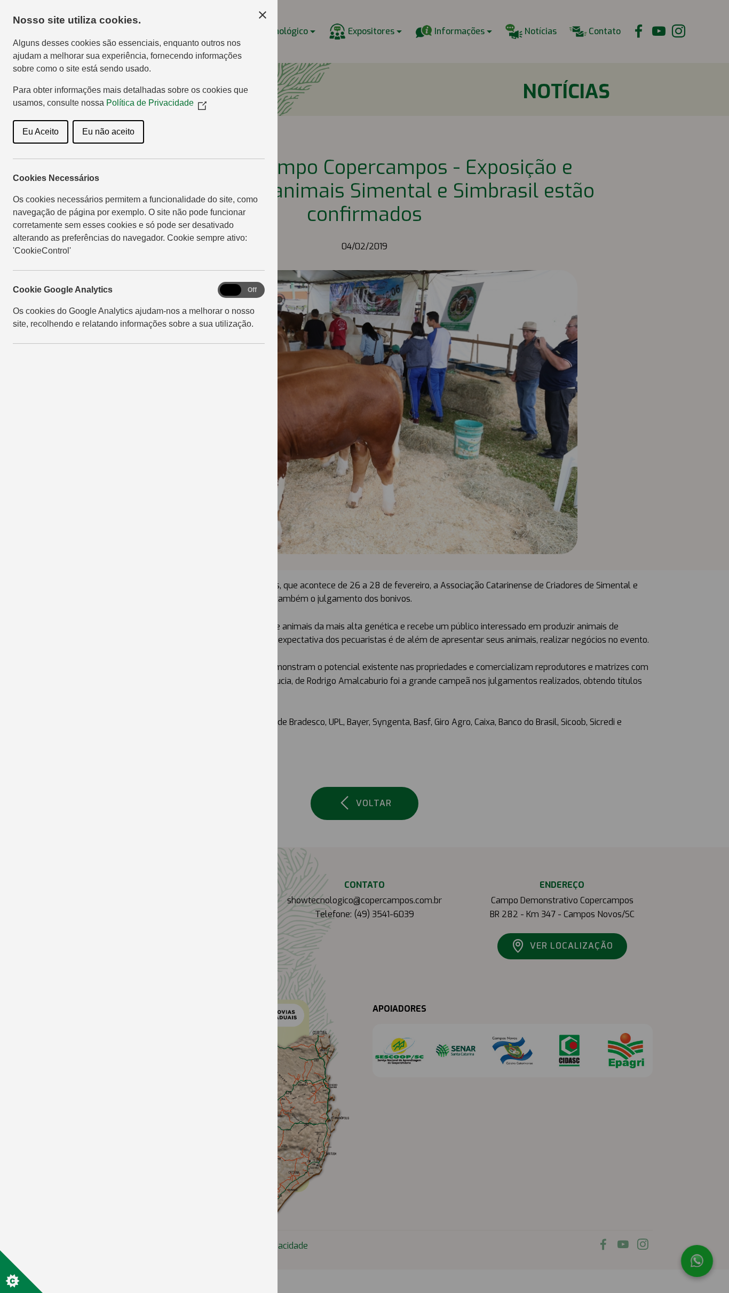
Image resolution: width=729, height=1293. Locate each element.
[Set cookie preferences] (21, 1271)
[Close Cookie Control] (262, 15)
